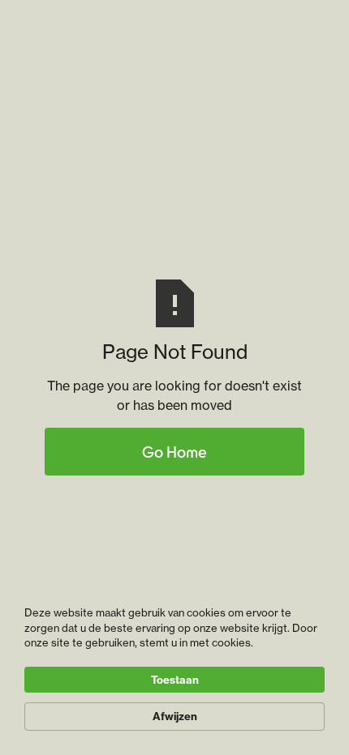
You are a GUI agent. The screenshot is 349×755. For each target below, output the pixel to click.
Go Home (174, 451)
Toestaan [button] (175, 679)
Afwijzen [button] (175, 716)
